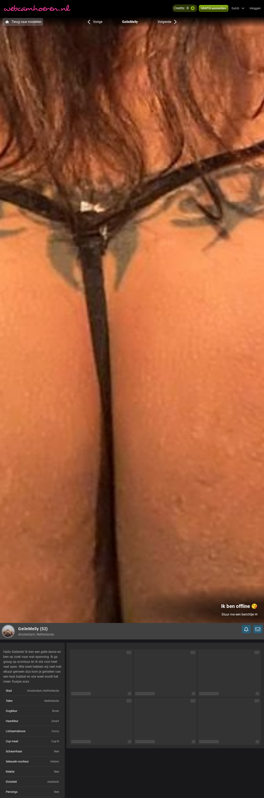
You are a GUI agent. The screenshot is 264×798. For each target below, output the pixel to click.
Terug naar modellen (26, 22)
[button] (238, 8)
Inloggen (255, 8)
